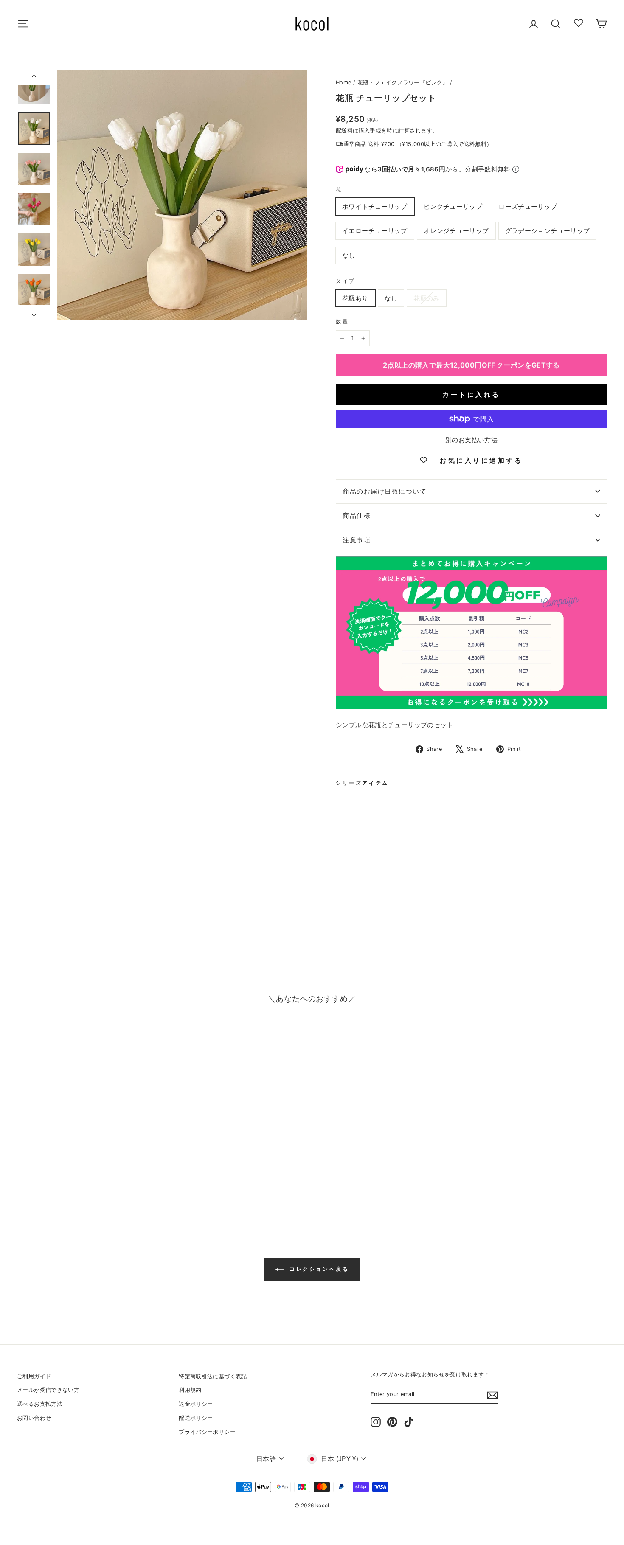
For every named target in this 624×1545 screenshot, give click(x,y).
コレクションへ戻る (318, 1269)
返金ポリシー (196, 1404)
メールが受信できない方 (48, 1390)
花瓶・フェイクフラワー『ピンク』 (402, 82)
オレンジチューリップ (456, 231)
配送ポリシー (196, 1418)
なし (348, 255)
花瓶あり (355, 298)
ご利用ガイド (34, 1376)
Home (343, 82)
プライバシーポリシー (207, 1432)
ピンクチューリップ (453, 206)
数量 (342, 321)
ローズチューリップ (527, 206)
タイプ (346, 281)
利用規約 (190, 1390)
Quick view (87, 1156)
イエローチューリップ (375, 231)
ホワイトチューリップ (375, 206)
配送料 (344, 130)
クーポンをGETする (528, 365)
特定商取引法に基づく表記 (213, 1376)
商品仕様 (357, 515)
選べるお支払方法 (39, 1404)
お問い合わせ (34, 1418)
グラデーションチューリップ (547, 231)
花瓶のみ (426, 298)
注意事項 (357, 540)
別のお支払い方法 (471, 440)
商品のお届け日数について (385, 491)
